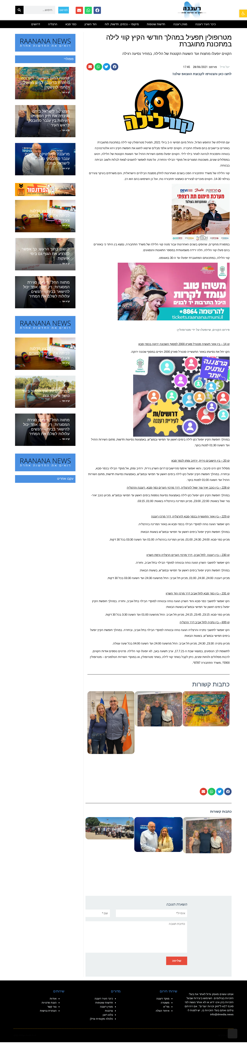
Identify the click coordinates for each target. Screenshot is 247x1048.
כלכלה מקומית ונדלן (101, 1018)
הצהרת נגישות (48, 1010)
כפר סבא (70, 24)
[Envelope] (79, 10)
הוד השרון (91, 24)
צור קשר (52, 1006)
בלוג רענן (108, 1014)
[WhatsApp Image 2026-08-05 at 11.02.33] (174, 291)
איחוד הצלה (162, 1010)
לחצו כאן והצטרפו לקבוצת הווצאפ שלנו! (202, 74)
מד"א (166, 1006)
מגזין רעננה (180, 24)
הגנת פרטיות (49, 1002)
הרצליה (52, 24)
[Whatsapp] (88, 10)
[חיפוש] (19, 10)
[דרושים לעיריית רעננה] (181, 396)
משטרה (165, 1002)
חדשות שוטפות (156, 24)
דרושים (35, 24)
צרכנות (109, 1010)
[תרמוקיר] (201, 212)
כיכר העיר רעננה (205, 24)
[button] (114, 66)
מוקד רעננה (162, 998)
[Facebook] (97, 10)
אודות (53, 998)
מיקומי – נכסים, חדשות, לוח (122, 24)
